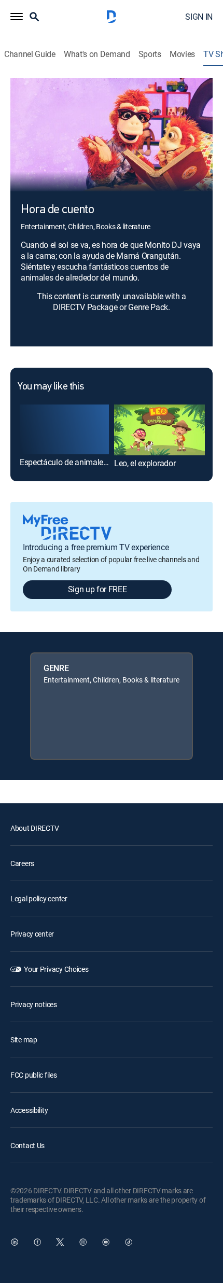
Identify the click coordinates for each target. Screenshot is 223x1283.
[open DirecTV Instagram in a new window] (83, 1242)
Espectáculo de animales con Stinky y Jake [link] (95, 462)
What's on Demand (97, 54)
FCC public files (33, 1075)
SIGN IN (199, 16)
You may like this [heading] (50, 387)
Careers (22, 863)
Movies (182, 54)
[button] (16, 16)
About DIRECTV (34, 828)
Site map (23, 1039)
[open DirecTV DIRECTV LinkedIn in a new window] (14, 1242)
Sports (149, 54)
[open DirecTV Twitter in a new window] (60, 1242)
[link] (64, 429)
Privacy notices (33, 1004)
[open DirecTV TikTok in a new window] (128, 1242)
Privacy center (32, 934)
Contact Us (27, 1145)
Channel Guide (29, 54)
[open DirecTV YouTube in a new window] (106, 1242)
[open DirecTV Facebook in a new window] (37, 1242)
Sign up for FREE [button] (97, 589)
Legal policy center (38, 898)
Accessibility (29, 1110)
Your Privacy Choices (56, 969)
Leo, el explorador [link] (144, 463)
